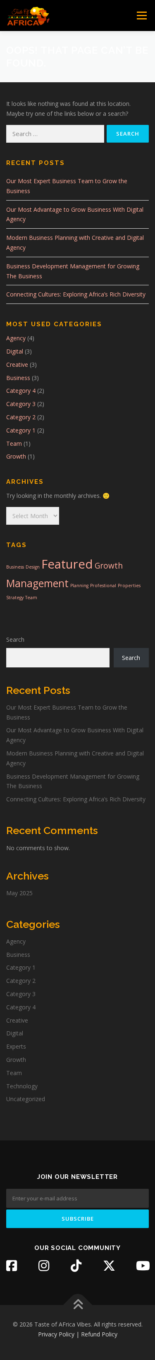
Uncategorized (25, 1099)
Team (14, 443)
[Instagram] (43, 1266)
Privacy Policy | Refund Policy (77, 1334)
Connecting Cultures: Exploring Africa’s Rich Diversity (75, 294)
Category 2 (21, 417)
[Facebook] (11, 1266)
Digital (14, 351)
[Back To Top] (77, 1305)
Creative (17, 364)
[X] (109, 1266)
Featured (67, 564)
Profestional (103, 585)
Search (15, 639)
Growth (16, 456)
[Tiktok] (76, 1266)
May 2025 (19, 893)
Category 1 (21, 430)
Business (18, 378)
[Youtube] (143, 1266)
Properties (129, 585)
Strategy (15, 597)
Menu (141, 15)
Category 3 (21, 404)
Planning (79, 585)
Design (33, 567)
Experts (16, 1046)
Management (37, 583)
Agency (16, 338)
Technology (22, 1086)
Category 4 (21, 390)
